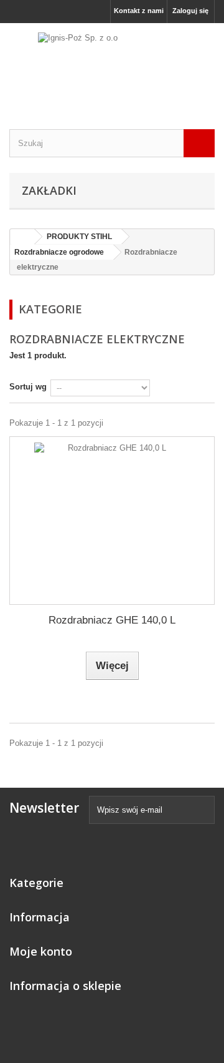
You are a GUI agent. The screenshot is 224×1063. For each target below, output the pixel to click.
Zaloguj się (190, 10)
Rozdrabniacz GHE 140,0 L (112, 620)
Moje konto (40, 951)
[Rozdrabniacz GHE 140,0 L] (112, 521)
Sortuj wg (28, 386)
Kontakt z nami (139, 10)
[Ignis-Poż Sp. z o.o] (112, 65)
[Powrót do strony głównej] (22, 237)
